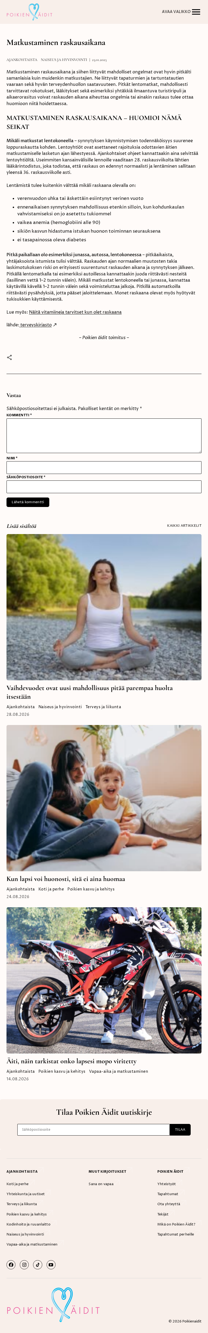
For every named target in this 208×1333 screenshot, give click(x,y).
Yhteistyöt (167, 1184)
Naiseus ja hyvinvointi (64, 59)
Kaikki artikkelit (184, 525)
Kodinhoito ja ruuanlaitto (28, 1224)
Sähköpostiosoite (26, 477)
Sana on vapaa (101, 1184)
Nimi (12, 458)
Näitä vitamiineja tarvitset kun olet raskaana (75, 312)
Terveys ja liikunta (103, 707)
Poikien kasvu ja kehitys (91, 889)
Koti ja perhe (51, 889)
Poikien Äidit (170, 1171)
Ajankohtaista (21, 59)
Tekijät (163, 1214)
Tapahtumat (168, 1194)
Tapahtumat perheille (176, 1234)
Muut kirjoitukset (108, 1171)
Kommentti (19, 415)
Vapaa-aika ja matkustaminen (118, 1071)
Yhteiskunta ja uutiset (26, 1194)
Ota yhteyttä (169, 1204)
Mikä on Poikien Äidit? (176, 1224)
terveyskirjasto (35, 325)
